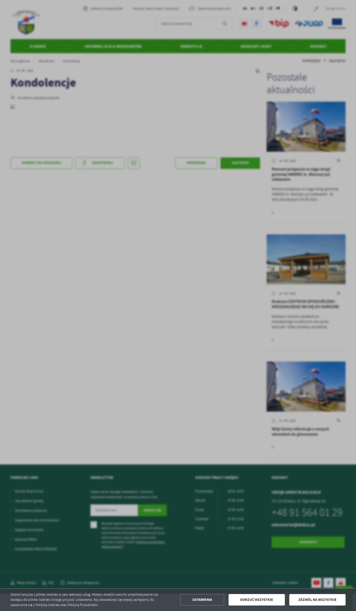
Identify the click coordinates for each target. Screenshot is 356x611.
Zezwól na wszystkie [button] (317, 599)
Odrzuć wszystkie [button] (256, 599)
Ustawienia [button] (202, 599)
